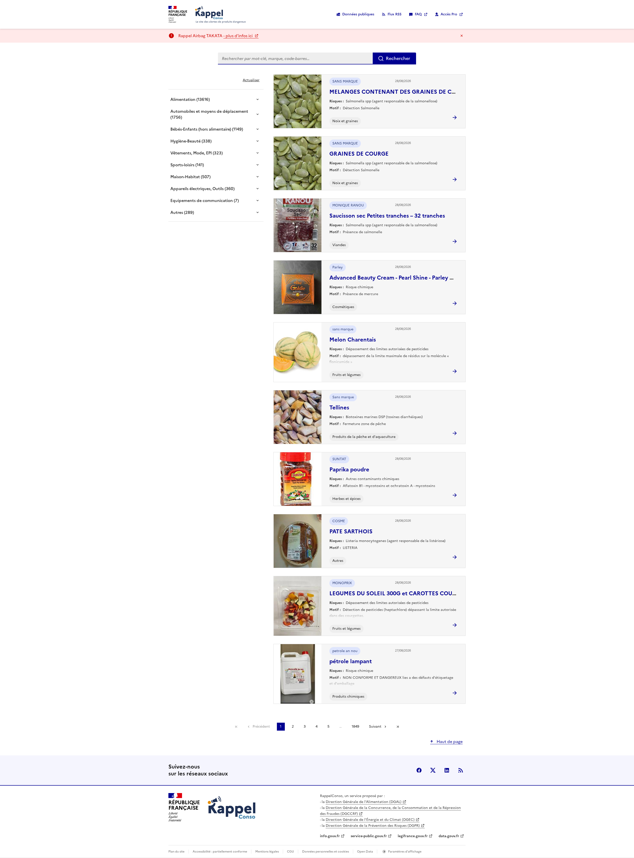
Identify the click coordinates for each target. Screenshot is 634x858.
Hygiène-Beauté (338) (190, 141)
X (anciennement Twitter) (433, 770)
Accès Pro (449, 14)
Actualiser (251, 80)
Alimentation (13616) (190, 99)
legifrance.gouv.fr (413, 836)
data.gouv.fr (449, 836)
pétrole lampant (350, 661)
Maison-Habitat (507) (190, 177)
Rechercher (398, 58)
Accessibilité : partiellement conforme (220, 851)
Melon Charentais (352, 340)
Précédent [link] (261, 726)
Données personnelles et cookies (325, 851)
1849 (355, 726)
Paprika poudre (349, 469)
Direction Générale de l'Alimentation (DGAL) (363, 801)
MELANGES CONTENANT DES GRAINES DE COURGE (400, 92)
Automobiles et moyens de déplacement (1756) (209, 114)
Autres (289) (182, 212)
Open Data (365, 851)
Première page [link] (236, 727)
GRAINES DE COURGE (359, 154)
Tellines (339, 407)
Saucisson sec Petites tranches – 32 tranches (387, 216)
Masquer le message (462, 36)
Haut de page (449, 741)
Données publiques (358, 14)
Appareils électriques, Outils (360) (202, 189)
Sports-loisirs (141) (187, 165)
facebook (419, 770)
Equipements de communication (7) (204, 200)
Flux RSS (394, 14)
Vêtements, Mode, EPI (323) (196, 153)
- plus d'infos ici (238, 36)
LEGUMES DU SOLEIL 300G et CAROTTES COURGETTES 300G (410, 593)
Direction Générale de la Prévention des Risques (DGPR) (373, 825)
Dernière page (398, 727)
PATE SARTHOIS (350, 531)
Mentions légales (267, 851)
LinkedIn (447, 770)
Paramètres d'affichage (405, 851)
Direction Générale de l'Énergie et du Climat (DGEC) (370, 819)
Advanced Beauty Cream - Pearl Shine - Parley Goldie (398, 278)
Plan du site (176, 851)
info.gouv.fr (330, 836)
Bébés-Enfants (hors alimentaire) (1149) (206, 129)
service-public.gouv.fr (369, 836)
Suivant (375, 726)
